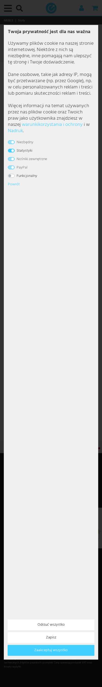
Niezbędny (25, 142)
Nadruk (15, 131)
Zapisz (51, 637)
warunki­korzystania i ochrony (52, 125)
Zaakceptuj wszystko (51, 650)
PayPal (22, 167)
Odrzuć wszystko (51, 625)
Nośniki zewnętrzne (32, 159)
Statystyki (24, 151)
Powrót (14, 184)
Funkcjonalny (27, 176)
